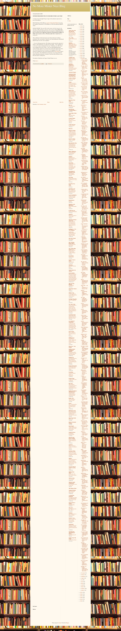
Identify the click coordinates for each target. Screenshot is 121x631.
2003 (81, 599)
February (83, 588)
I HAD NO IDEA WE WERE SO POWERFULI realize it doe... (84, 251)
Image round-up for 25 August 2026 (72, 216)
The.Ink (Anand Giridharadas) (72, 483)
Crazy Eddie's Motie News (73, 114)
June (82, 581)
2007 (81, 592)
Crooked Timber (72, 118)
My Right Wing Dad (73, 299)
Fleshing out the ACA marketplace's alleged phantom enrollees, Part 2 (73, 527)
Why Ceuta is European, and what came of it (72, 120)
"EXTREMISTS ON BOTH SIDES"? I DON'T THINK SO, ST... (84, 233)
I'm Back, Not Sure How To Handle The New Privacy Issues (72, 33)
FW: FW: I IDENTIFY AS (72, 301)
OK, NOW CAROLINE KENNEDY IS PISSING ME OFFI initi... (84, 299)
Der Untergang (71, 261)
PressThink (71, 372)
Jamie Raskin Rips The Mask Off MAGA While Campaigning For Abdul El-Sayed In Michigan (73, 360)
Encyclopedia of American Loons (72, 172)
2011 (81, 51)
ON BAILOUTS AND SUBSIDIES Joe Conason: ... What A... (84, 360)
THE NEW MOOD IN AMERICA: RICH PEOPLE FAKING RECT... (84, 354)
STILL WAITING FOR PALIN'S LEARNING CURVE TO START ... (84, 144)
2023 (81, 31)
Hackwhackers (71, 200)
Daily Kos (70, 128)
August (82, 578)
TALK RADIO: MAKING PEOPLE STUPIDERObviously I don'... (84, 392)
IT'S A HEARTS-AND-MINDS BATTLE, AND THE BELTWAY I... (84, 185)
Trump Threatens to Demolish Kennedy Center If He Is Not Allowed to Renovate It (72, 146)
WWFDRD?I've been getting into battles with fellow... (84, 457)
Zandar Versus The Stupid (72, 538)
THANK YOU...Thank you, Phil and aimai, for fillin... (84, 79)
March (82, 586)
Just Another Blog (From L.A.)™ (72, 249)
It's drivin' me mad (72, 79)
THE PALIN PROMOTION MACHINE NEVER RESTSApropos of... (84, 133)
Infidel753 (71, 214)
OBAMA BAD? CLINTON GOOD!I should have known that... (84, 202)
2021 (81, 34)
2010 (81, 53)
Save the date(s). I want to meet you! (73, 485)
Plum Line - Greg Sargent (72, 347)
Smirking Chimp (72, 451)
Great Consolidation (73, 195)
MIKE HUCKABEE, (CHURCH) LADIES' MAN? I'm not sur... (84, 451)
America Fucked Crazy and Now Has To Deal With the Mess (73, 428)
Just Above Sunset (72, 238)
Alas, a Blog (71, 37)
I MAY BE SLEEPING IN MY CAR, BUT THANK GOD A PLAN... (84, 481)
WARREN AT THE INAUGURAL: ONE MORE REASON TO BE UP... (84, 246)
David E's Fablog (72, 139)
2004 (81, 597)
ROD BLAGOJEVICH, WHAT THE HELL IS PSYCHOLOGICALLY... (84, 416)
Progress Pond (71, 378)
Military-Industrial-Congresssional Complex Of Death (72, 251)
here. (37, 60)
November (83, 573)
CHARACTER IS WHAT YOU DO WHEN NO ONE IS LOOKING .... (84, 168)
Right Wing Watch (72, 418)
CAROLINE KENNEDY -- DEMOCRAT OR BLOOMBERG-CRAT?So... (84, 239)
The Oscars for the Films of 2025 (72, 492)
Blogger (67, 622)
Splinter (70, 458)
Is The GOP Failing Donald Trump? (72, 153)
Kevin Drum (71, 255)
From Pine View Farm (72, 184)
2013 (81, 48)
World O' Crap (72, 518)
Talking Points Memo (71, 472)
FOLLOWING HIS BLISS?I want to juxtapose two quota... (84, 539)
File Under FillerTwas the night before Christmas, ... (84, 122)
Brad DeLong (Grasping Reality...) (73, 110)
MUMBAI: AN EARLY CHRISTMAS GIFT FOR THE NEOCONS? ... (84, 568)
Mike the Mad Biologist (71, 284)
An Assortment (71, 479)
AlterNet (70, 50)
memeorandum (72, 273)
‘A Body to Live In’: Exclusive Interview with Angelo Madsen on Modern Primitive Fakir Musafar (72, 133)
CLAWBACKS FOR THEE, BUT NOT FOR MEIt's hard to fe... (84, 196)
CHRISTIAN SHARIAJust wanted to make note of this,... (84, 516)
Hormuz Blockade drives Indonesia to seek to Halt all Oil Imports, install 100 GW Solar (72, 224)
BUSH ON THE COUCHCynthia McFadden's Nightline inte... (84, 422)
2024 (81, 29)
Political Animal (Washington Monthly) (72, 350)
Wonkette (70, 513)
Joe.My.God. (71, 232)
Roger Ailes (71, 419)
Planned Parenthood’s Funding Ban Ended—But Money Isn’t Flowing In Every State (73, 413)
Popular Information (73, 366)
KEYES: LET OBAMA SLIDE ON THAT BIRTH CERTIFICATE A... (84, 499)
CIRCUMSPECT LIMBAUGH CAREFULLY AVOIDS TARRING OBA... (84, 385)
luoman (59, 622)
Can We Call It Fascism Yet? (73, 39)
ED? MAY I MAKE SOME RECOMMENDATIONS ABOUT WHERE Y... (84, 348)
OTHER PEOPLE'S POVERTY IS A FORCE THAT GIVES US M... (84, 342)
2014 (81, 46)
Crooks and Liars (72, 124)
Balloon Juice (71, 90)
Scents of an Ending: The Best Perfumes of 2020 (72, 440)
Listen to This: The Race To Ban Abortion (72, 474)
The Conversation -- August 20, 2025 (72, 400)
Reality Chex (71, 398)
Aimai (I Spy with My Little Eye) (72, 31)
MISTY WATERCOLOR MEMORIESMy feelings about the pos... (84, 281)
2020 (81, 36)
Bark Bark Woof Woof (72, 100)
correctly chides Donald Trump (52, 22)
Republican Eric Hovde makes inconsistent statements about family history (73, 67)
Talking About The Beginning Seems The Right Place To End (72, 317)
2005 (81, 595)
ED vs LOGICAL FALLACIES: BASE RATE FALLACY (72, 191)
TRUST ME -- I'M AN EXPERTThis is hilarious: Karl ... (84, 287)
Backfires (70, 201)
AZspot (70, 82)
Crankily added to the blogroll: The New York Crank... (84, 191)
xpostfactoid (71, 524)
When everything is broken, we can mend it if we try (73, 447)
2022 (81, 32)
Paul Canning (71, 331)
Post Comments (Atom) (42, 104)
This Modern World (72, 488)
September (83, 576)
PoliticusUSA (71, 357)
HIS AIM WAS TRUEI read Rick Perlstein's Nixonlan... (84, 263)
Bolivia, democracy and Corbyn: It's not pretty (72, 333)
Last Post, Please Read (72, 539)
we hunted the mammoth (71, 496)
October (82, 574)
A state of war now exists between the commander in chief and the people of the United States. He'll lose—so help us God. (72, 326)
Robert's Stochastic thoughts (72, 422)
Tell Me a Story (72, 478)
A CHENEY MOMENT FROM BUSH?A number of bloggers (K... (84, 156)
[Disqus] (48, 83)
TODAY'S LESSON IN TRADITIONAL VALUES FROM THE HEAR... (84, 366)
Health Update (71, 256)
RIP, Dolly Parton (72, 115)
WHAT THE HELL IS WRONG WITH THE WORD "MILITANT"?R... (84, 330)
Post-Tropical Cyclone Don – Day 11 (72, 509)
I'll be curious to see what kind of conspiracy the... (84, 113)
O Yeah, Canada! (72, 125)
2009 (81, 55)
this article (57, 51)
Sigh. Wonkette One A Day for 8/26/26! (73, 514)
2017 (81, 41)
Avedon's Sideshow (72, 78)
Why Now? (71, 507)
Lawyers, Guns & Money (72, 260)
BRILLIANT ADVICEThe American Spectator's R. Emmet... (84, 372)
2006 (81, 594)
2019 (81, 38)
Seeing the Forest (72, 432)
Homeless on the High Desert (72, 205)
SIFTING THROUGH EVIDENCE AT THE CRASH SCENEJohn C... (84, 545)
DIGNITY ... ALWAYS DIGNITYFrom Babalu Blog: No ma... (84, 469)
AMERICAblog (72, 57)
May (82, 583)
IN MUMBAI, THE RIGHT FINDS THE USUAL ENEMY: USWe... (84, 551)
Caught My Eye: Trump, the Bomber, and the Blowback (72, 394)
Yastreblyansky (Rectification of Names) (72, 532)
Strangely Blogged (72, 466)
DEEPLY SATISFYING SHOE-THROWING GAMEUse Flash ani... (84, 293)
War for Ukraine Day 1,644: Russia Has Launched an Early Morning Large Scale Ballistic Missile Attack (72, 94)
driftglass (70, 156)
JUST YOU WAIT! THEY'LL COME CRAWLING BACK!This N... (84, 562)
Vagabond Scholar (72, 490)
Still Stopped (71, 239)
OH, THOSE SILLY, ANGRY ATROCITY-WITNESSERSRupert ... (84, 179)
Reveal (70, 403)
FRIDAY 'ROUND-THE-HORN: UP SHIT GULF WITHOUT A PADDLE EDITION (73, 45)
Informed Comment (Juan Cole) (72, 220)
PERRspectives (71, 337)
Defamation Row (72, 504)
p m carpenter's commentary (72, 321)
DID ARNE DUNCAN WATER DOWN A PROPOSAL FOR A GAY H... (84, 275)
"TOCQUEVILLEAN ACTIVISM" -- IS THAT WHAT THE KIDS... (84, 162)
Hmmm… (70, 289)
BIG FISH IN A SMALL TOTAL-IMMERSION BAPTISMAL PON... (84, 510)
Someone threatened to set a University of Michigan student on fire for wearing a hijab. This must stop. (73, 461)
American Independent (71, 64)
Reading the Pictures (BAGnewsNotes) (73, 391)
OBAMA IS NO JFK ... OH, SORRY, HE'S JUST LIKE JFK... (84, 336)
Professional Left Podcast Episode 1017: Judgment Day (73, 158)
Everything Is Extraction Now (71, 434)
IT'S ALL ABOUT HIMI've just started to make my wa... (84, 67)
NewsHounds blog (72, 314)
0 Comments (50, 63)
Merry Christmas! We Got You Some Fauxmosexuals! (72, 520)
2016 (81, 43)
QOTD (70, 185)
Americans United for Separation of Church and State (72, 75)
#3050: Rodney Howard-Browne (71, 174)
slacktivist (71, 444)
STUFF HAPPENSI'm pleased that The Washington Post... (84, 311)
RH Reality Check (72, 410)
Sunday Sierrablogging (73, 211)
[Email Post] (46, 63)
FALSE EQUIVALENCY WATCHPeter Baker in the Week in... (84, 323)
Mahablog (71, 265)
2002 (81, 601)
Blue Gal (70, 105)
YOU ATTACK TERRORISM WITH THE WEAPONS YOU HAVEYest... (84, 527)
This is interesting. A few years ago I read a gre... (84, 92)
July (82, 579)
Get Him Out (71, 102)
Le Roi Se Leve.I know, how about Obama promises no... (84, 97)
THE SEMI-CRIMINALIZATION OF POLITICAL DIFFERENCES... (84, 257)
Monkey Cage (71, 292)
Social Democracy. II (72, 534)
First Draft (71, 177)
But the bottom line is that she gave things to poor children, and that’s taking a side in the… (72, 85)
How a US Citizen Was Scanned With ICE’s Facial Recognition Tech (73, 406)
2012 (81, 50)
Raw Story (71, 383)
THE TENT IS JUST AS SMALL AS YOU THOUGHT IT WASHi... (84, 108)
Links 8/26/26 (71, 285)
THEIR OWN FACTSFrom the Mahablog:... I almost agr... (84, 487)
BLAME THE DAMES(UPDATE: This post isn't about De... (84, 139)
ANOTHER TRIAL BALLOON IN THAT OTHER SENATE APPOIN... (84, 404)
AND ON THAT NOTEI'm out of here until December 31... (84, 127)
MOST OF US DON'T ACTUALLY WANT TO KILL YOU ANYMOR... (84, 445)
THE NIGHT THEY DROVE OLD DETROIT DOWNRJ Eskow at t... (84, 268)
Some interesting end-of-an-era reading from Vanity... (84, 88)
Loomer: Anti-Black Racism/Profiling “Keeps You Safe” (72, 234)
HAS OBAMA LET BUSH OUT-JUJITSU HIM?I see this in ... (84, 505)
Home (48, 102)
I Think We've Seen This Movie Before (72, 196)
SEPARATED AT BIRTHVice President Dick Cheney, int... (84, 174)
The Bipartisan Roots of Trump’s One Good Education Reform (72, 353)
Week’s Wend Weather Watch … (72, 207)
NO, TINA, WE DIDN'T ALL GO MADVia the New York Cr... (84, 207)
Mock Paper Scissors (73, 288)
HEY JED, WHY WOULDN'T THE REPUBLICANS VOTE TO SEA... (84, 73)
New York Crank (72, 304)
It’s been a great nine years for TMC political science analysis (73, 295)
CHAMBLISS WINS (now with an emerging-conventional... (84, 521)
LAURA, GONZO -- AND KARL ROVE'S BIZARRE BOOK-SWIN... (84, 62)
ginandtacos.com (72, 188)
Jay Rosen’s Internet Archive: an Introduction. (72, 374)
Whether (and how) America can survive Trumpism (72, 59)
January (82, 590)
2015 (81, 45)
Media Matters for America (72, 270)
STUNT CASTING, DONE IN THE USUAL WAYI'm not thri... (84, 438)
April (82, 585)
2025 (81, 27)
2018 (81, 39)
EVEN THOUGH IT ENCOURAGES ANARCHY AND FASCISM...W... (84, 226)
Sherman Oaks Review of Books (72, 438)
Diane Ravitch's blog (73, 143)
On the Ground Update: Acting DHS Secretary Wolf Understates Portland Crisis (72, 341)
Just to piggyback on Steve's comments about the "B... (84, 102)
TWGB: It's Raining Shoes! (72, 468)
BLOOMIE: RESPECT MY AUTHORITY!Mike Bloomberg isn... (84, 150)
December (83, 58)
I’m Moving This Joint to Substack (72, 380)
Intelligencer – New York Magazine (72, 229)
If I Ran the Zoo (72, 210)
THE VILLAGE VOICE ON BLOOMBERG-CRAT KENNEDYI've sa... (84, 213)
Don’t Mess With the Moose (72, 266)
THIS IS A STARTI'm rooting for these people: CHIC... (84, 433)
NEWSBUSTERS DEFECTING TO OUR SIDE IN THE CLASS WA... (84, 220)
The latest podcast (72, 106)
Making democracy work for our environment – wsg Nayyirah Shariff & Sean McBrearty (72, 166)
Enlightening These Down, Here (72, 245)
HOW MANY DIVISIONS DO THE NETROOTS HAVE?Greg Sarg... (84, 463)
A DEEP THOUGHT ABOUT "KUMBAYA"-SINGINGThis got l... (84, 378)
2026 (81, 26)
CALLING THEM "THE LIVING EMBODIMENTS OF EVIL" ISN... (84, 534)
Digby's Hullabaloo (72, 151)
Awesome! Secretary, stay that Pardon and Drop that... (84, 117)
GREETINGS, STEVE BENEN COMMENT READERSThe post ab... (84, 475)
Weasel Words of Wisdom (72, 503)
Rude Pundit (71, 426)
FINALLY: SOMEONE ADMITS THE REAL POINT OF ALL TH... (84, 492)
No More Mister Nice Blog (49, 6)
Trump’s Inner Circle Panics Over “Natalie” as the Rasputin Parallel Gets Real (73, 453)
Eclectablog (71, 163)
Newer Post (35, 102)
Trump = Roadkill (72, 140)
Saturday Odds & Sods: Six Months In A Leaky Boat (73, 179)
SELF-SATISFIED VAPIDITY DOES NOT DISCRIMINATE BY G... (84, 557)
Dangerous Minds (72, 130)
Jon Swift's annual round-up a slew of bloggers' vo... (84, 83)
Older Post (61, 102)
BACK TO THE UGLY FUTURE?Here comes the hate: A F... (84, 398)
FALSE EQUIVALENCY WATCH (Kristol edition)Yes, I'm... (84, 305)
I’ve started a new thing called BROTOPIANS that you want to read (73, 498)
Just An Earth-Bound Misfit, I (72, 243)
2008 (81, 57)
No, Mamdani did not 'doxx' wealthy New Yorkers (72, 368)
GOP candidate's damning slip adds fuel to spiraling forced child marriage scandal (73, 386)
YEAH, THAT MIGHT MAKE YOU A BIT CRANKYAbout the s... (84, 317)
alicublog (70, 43)
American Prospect (72, 72)
